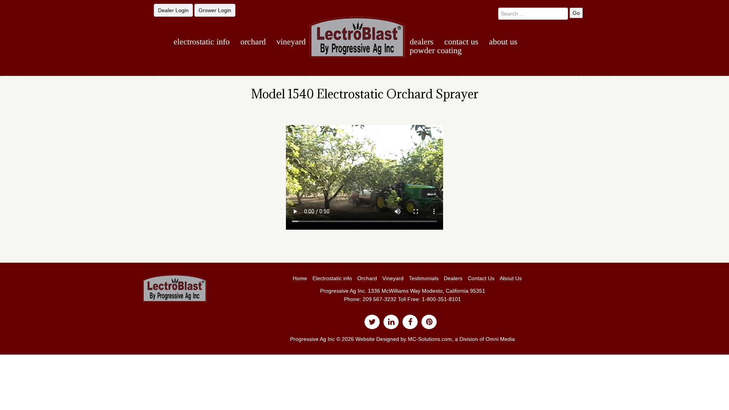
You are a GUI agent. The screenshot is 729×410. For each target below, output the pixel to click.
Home (300, 278)
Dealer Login (173, 10)
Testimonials (424, 278)
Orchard (253, 41)
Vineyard (291, 41)
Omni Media (500, 339)
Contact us (461, 41)
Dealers (422, 41)
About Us (503, 41)
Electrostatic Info (202, 41)
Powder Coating (436, 50)
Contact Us (481, 278)
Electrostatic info (332, 278)
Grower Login (215, 10)
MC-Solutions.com (430, 339)
